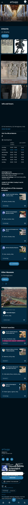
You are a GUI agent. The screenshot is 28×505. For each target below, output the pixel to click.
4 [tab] (16, 20)
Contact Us (4, 483)
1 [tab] (12, 20)
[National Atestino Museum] (22, 249)
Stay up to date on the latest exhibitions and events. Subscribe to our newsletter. (11, 470)
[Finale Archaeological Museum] (22, 387)
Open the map (6, 129)
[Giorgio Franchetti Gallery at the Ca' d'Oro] (22, 197)
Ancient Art (5, 343)
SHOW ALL (5, 36)
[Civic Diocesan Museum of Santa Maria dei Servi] (22, 369)
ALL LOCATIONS (14, 263)
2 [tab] (13, 20)
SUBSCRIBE (12, 477)
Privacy (4, 494)
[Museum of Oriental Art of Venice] (22, 232)
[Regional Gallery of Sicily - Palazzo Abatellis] (22, 352)
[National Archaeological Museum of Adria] (22, 214)
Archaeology (5, 205)
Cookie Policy (5, 497)
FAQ (3, 485)
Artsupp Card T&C (6, 492)
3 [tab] (14, 20)
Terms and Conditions (7, 487)
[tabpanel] (14, 13)
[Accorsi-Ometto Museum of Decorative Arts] (22, 334)
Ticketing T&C (5, 490)
